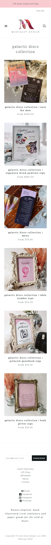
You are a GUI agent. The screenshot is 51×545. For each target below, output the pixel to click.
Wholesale (25, 475)
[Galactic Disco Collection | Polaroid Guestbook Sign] (25, 332)
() (40, 10)
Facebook (27, 494)
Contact (25, 482)
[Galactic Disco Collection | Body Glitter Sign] (25, 394)
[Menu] (6, 26)
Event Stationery (25, 469)
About (26, 479)
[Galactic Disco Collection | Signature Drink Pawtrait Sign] (25, 144)
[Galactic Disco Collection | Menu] (25, 206)
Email (27, 491)
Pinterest (26, 500)
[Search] (44, 26)
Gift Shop (25, 472)
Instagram (26, 497)
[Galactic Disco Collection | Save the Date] (25, 81)
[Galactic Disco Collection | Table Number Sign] (25, 269)
